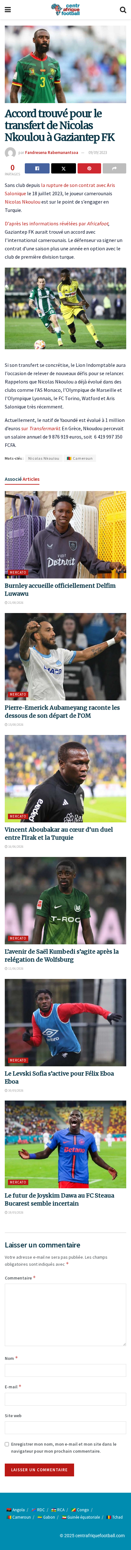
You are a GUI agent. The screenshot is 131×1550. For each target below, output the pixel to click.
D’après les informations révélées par (56, 223)
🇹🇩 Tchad (114, 1517)
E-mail (13, 1387)
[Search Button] (123, 9)
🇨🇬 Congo (80, 1510)
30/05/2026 (16, 1090)
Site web (13, 1415)
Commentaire (20, 1278)
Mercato (18, 572)
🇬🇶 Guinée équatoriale (80, 1517)
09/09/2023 (97, 152)
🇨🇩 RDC (38, 1510)
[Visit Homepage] (65, 9)
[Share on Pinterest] (89, 168)
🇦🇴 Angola (15, 1510)
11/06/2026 (16, 968)
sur (40, 428)
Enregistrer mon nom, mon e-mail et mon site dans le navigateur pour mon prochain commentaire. (63, 1447)
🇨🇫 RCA (58, 1510)
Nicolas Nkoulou (22, 201)
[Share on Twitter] (63, 168)
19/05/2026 (16, 1212)
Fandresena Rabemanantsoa (51, 152)
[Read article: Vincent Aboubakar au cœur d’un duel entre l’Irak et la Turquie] (65, 778)
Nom (11, 1358)
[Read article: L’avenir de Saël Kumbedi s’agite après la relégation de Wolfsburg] (65, 900)
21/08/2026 (16, 603)
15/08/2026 (16, 725)
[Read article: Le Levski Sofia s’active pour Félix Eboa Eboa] (65, 1022)
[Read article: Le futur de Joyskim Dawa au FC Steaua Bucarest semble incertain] (65, 1144)
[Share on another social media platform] (114, 168)
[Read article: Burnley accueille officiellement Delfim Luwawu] (65, 534)
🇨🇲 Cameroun (80, 458)
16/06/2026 (16, 846)
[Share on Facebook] (37, 168)
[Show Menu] (8, 9)
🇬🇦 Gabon (46, 1517)
